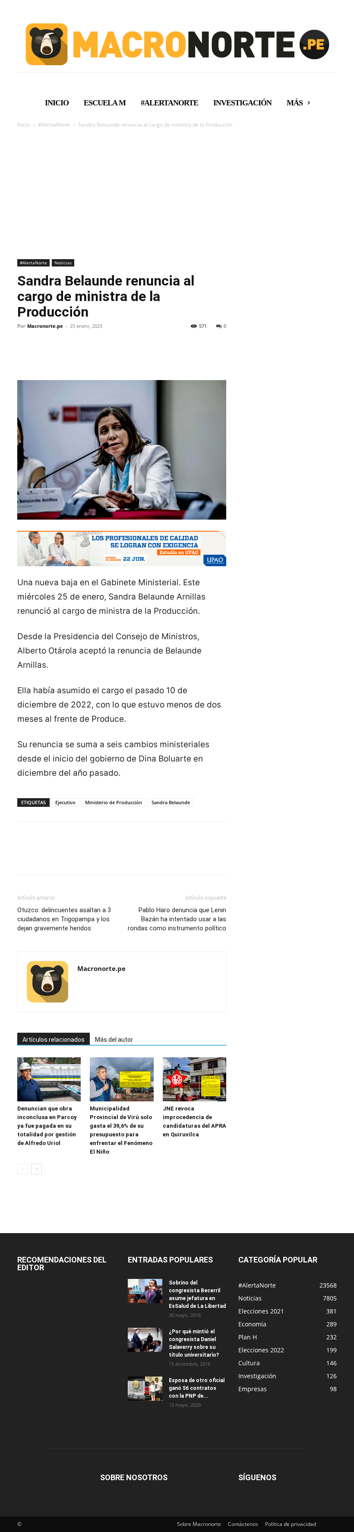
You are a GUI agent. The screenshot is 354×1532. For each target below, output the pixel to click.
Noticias (63, 263)
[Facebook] (26, 355)
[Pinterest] (65, 355)
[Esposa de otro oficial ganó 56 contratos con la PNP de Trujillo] (145, 1389)
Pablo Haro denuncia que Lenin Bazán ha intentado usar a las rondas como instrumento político (177, 919)
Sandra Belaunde (171, 802)
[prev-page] (22, 1169)
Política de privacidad (290, 1524)
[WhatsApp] (85, 355)
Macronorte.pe (45, 326)
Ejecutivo (65, 802)
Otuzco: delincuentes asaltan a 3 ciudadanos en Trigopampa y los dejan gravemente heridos (64, 919)
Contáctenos (243, 1524)
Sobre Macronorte (199, 1524)
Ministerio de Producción (113, 802)
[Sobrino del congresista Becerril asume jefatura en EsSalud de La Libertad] (145, 1291)
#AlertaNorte (54, 124)
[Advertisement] (177, 194)
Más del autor (114, 1039)
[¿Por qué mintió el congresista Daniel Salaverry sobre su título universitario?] (145, 1340)
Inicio (23, 124)
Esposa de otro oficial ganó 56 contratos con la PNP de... (196, 1388)
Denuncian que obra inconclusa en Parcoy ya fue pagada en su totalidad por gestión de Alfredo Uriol (47, 1125)
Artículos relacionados (53, 1039)
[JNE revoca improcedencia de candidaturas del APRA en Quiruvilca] (194, 1079)
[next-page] (36, 1169)
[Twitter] (45, 355)
